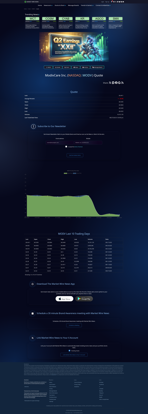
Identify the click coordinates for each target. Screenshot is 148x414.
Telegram (101, 393)
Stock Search (52, 384)
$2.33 (27, 271)
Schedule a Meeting (74, 325)
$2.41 (27, 268)
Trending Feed (52, 399)
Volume (90, 239)
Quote (58, 67)
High (62, 239)
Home (40, 5)
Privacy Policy (77, 384)
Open (35, 239)
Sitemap (51, 401)
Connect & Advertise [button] (102, 5)
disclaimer (54, 374)
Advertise (26, 386)
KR (78, 21)
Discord (101, 395)
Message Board (98, 67)
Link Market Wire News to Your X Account (74, 355)
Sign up (107, 1)
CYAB (64, 21)
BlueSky (101, 391)
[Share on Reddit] (113, 83)
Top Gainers (52, 395)
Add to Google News (104, 399)
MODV (33, 9)
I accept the (75, 146)
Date (107, 239)
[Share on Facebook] (116, 83)
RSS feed (101, 382)
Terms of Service (78, 382)
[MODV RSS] (122, 83)
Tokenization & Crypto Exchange (31, 400)
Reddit (100, 397)
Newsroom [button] (47, 5)
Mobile (88, 138)
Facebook (101, 384)
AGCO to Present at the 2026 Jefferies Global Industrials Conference (98, 26)
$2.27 (27, 264)
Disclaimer (76, 386)
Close (49, 239)
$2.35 (27, 252)
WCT (31, 21)
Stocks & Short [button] (59, 5)
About (50, 382)
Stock (29, 9)
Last (27, 239)
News (76, 67)
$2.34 (27, 255)
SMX (114, 21)
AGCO (96, 21)
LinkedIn (101, 388)
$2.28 (27, 261)
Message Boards (73, 5)
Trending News (31, 14)
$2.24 (27, 258)
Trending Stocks (75, 351)
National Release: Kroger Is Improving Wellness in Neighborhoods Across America (81, 27)
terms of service (78, 146)
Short (67, 67)
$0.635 (27, 245)
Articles (86, 67)
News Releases (52, 386)
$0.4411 (28, 242)
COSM (47, 21)
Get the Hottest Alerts (75, 155)
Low (75, 239)
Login (102, 1)
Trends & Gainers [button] (86, 5)
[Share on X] (110, 83)
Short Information (53, 393)
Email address (60, 138)
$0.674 (27, 249)
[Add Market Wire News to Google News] (119, 83)
